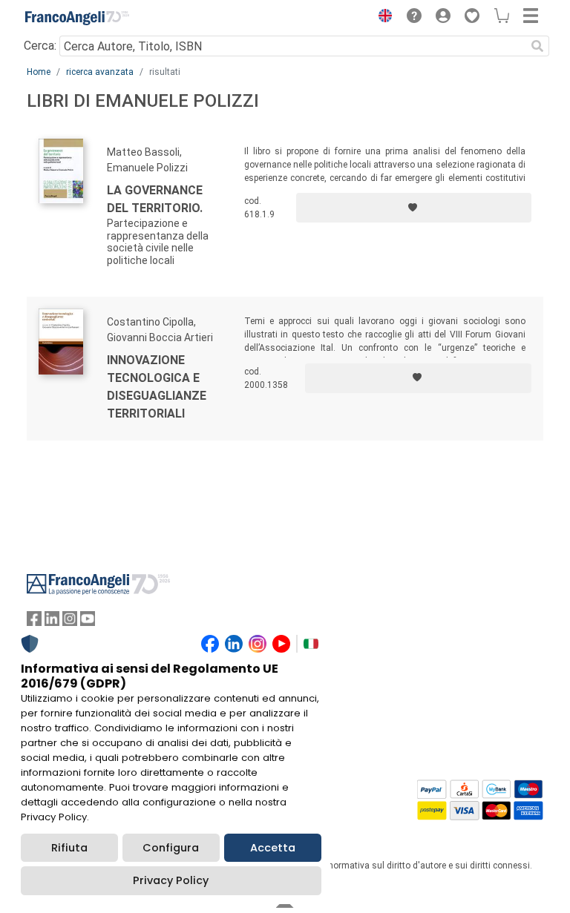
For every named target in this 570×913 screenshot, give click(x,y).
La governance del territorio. (155, 199)
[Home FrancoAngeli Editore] (77, 18)
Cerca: (40, 46)
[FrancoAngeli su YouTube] (87, 622)
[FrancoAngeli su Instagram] (69, 622)
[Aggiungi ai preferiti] (413, 208)
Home (38, 72)
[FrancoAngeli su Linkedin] (52, 622)
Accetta (272, 847)
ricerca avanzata (100, 72)
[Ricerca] (537, 46)
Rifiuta (69, 847)
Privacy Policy (171, 880)
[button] (381, 17)
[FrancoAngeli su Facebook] (34, 622)
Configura (170, 847)
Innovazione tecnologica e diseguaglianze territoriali (156, 387)
